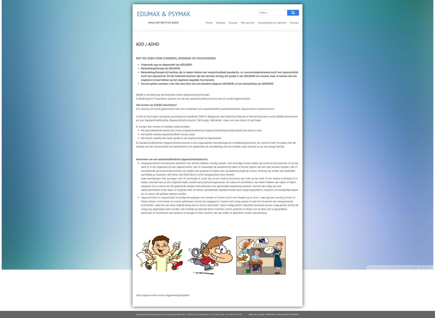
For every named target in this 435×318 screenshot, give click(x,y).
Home (209, 22)
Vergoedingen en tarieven (272, 22)
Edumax (220, 22)
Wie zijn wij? (248, 22)
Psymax (233, 22)
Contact (294, 22)
